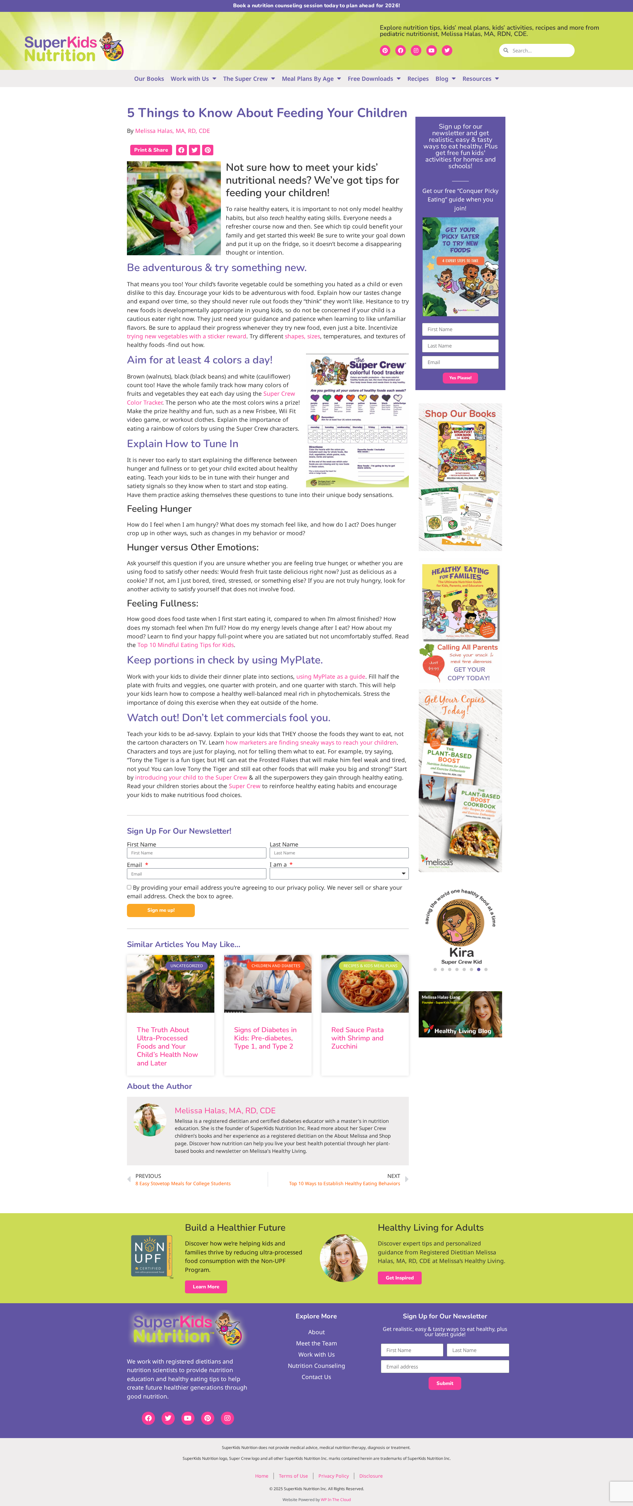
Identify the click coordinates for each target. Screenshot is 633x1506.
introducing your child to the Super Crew (191, 777)
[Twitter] (447, 50)
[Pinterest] (385, 50)
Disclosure (371, 1476)
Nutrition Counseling (316, 1365)
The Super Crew (245, 78)
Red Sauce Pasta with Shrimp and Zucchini (357, 1038)
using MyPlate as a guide (330, 676)
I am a (279, 865)
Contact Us (316, 1377)
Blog (442, 78)
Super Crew (244, 786)
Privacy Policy (333, 1476)
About (316, 1332)
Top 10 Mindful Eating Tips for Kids (185, 645)
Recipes (418, 78)
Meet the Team (316, 1343)
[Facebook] (400, 50)
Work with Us (190, 78)
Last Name (284, 844)
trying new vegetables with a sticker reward (186, 336)
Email (135, 865)
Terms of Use (293, 1476)
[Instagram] (416, 50)
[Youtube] (431, 50)
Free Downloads (370, 78)
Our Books (149, 78)
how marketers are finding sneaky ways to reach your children (311, 742)
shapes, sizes (302, 336)
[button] (181, 150)
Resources (477, 78)
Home (261, 1476)
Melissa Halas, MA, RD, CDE (172, 131)
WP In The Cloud (336, 1499)
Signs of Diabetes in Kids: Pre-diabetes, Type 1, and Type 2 (265, 1038)
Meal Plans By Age (308, 78)
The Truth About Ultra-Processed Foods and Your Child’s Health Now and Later (167, 1046)
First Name (141, 844)
